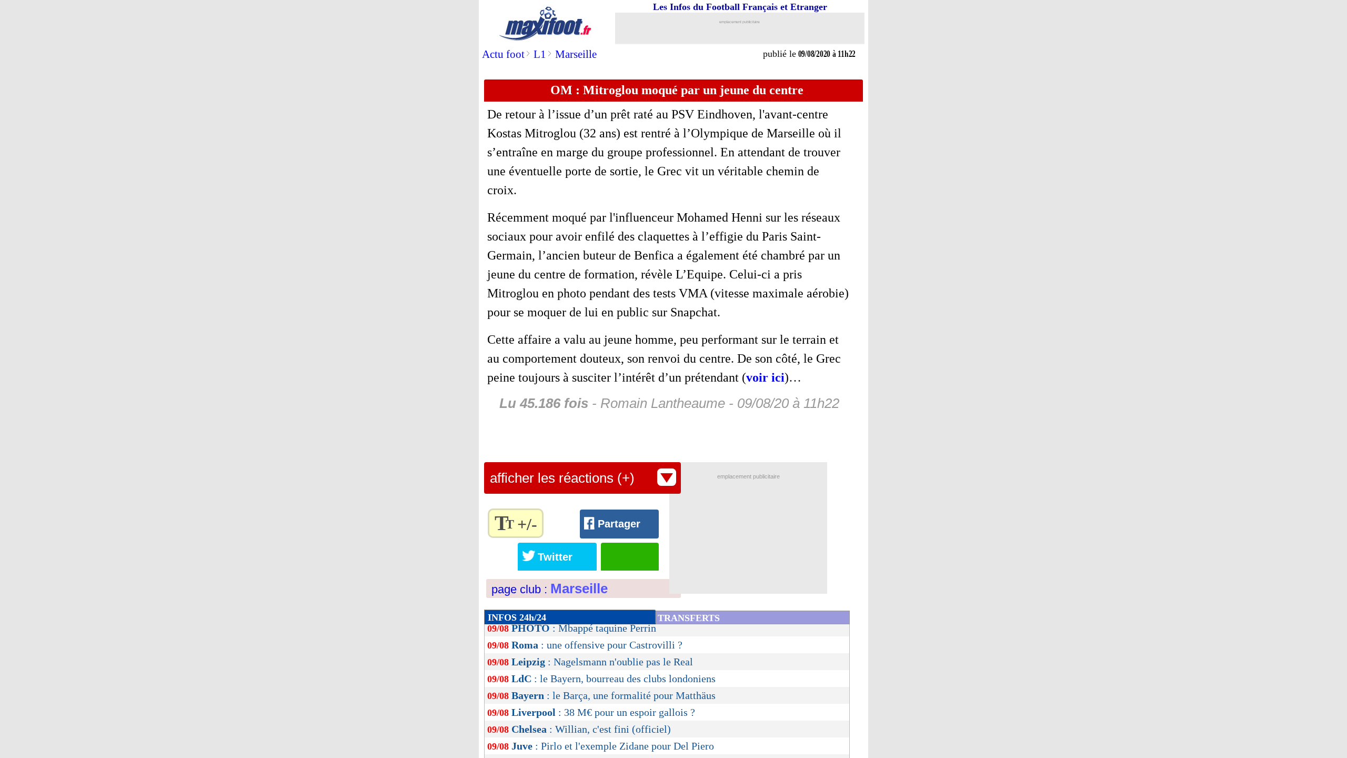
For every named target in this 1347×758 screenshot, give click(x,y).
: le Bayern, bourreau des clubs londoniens (613, 678)
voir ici (765, 377)
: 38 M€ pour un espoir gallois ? (603, 712)
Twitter (555, 557)
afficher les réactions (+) (562, 478)
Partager (619, 524)
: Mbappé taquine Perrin (583, 628)
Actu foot (503, 54)
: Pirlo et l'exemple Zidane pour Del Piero (612, 746)
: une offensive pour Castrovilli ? (596, 645)
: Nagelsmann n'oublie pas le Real (602, 661)
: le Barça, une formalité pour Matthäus (613, 695)
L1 (540, 54)
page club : (549, 589)
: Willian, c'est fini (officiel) (591, 729)
